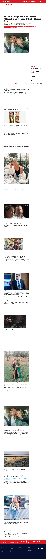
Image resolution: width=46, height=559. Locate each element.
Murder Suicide (27, 26)
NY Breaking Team (7, 31)
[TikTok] (41, 541)
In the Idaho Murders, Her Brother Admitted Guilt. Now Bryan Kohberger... (36, 80)
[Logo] (6, 1)
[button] (41, 1)
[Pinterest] (36, 541)
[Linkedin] (34, 541)
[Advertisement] (23, 10)
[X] (42, 541)
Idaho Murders (11, 26)
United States (34, 26)
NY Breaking (5, 4)
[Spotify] (39, 541)
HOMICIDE (5, 26)
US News (9, 4)
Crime (11, 4)
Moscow (20, 26)
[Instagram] (33, 541)
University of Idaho (6, 27)
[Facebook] (28, 541)
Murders (31, 26)
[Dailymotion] (26, 541)
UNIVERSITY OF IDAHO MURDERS (13, 27)
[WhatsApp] (26, 542)
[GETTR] (31, 541)
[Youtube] (28, 542)
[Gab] (29, 541)
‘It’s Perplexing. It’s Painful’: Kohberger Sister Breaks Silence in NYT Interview (36, 76)
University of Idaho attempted (16, 83)
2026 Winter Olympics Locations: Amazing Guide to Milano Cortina (36, 69)
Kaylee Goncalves (10, 94)
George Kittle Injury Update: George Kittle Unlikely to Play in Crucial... (36, 83)
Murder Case (23, 26)
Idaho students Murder (16, 26)
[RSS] (37, 541)
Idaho (8, 26)
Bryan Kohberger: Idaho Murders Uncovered (36, 72)
